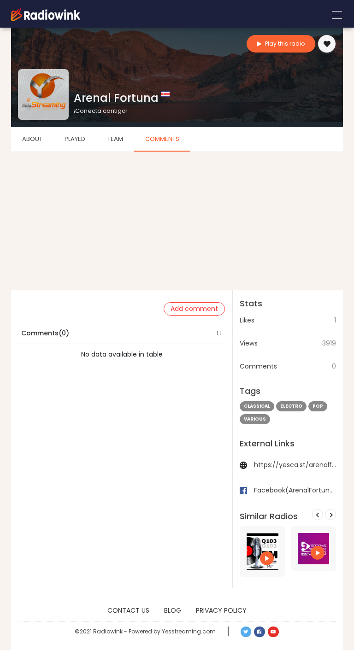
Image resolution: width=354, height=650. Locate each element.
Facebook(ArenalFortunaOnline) (295, 490)
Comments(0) (45, 333)
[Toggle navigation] (334, 15)
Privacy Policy (221, 610)
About (32, 139)
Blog (172, 610)
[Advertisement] (177, 221)
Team (115, 139)
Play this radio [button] (284, 43)
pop (318, 406)
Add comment (194, 308)
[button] (246, 632)
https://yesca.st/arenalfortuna (295, 464)
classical (257, 406)
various (255, 419)
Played (75, 139)
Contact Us (128, 610)
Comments (162, 139)
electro (291, 406)
